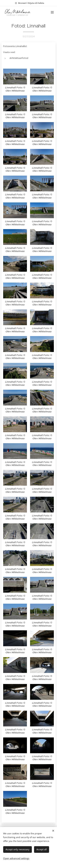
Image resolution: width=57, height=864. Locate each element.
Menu (52, 12)
